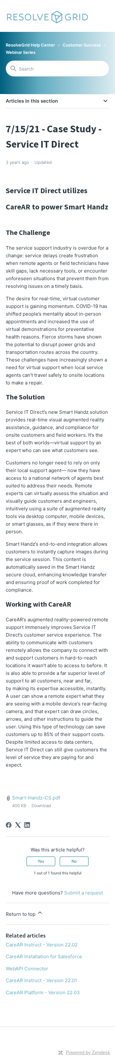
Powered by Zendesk (88, 1052)
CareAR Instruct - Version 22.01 (41, 980)
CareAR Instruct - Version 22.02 (42, 945)
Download (41, 805)
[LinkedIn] (27, 825)
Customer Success (82, 44)
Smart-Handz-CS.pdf (36, 798)
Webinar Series (20, 52)
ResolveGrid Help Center (30, 44)
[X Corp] (18, 825)
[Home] (47, 16)
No (74, 861)
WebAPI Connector (27, 969)
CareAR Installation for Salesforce (44, 956)
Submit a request (83, 893)
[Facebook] (9, 825)
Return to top (21, 914)
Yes (41, 861)
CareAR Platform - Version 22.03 (43, 992)
